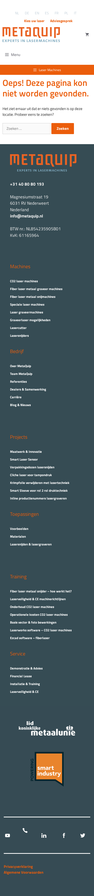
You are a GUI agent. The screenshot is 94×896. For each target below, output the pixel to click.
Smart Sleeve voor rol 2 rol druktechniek (39, 490)
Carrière (16, 397)
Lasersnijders (19, 335)
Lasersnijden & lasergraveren (31, 544)
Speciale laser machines (27, 304)
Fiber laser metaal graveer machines (36, 288)
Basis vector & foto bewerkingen (33, 622)
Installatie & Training (25, 683)
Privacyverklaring (18, 866)
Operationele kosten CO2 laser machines (39, 614)
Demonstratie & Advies (26, 668)
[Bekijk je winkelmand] (87, 35)
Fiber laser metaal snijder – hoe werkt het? (41, 591)
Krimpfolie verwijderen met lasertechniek (39, 482)
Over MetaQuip (20, 365)
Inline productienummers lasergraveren (38, 498)
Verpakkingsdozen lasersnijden (32, 467)
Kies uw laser (34, 20)
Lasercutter (18, 327)
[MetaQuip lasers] (32, 35)
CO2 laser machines (24, 281)
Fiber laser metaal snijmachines (32, 296)
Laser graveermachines (26, 312)
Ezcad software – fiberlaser (30, 637)
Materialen (18, 536)
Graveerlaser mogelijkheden (30, 319)
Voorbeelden (19, 528)
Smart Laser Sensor (24, 459)
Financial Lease (21, 676)
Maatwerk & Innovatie (26, 451)
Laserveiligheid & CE (24, 691)
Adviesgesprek (61, 20)
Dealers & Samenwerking (28, 389)
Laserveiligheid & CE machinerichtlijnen (38, 598)
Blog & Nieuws (20, 404)
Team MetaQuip (21, 373)
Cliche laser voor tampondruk (31, 474)
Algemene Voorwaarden (23, 872)
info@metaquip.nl (26, 216)
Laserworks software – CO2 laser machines (41, 630)
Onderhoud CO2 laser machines (32, 606)
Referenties (18, 381)
